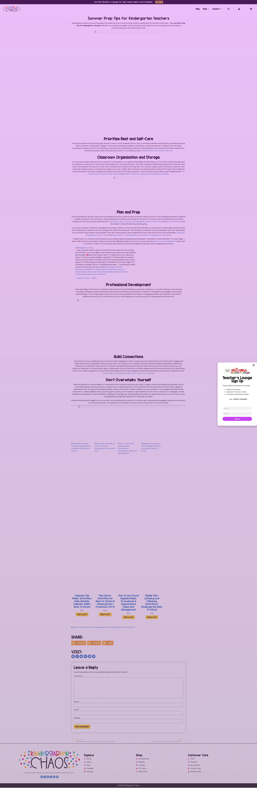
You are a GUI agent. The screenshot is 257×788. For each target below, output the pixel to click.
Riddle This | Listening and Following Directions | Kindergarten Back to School (151, 602)
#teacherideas (81, 272)
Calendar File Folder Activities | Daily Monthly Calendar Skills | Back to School (82, 601)
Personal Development (115, 627)
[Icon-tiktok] (85, 656)
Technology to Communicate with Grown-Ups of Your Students (128, 373)
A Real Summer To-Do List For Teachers (157, 150)
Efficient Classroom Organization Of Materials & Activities (146, 174)
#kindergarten (101, 269)
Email (76, 710)
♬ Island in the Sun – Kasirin (86, 278)
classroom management (95, 627)
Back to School (79, 627)
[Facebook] (73, 656)
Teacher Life (130, 627)
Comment (78, 676)
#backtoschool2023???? (85, 269)
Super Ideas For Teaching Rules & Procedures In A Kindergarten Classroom (141, 235)
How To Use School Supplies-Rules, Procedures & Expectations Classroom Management (128, 602)
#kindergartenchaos (114, 267)
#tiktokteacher (99, 274)
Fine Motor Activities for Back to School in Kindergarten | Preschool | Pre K (105, 601)
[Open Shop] (208, 9)
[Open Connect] (221, 9)
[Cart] (250, 9)
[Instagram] (77, 656)
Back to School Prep (174, 221)
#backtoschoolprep (116, 269)
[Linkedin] (93, 656)
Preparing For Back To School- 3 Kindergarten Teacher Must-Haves (135, 221)
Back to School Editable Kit (165, 241)
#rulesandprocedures (84, 274)
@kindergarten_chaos (84, 248)
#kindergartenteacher (119, 272)
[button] (78, 643)
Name (77, 702)
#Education (92, 272)
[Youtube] (81, 656)
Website (77, 718)
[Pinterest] (89, 656)
